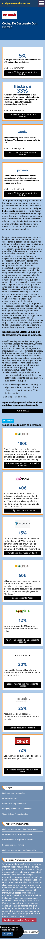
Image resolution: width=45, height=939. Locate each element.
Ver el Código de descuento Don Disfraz (22, 73)
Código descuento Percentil (22, 728)
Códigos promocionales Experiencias (18, 809)
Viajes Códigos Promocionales (15, 814)
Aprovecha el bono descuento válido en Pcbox (22, 464)
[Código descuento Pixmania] (22, 479)
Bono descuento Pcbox (22, 598)
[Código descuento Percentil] (22, 699)
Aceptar (7, 933)
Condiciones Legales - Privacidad (19, 920)
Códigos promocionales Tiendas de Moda (20, 829)
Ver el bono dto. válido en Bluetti (23, 553)
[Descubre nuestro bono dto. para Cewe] (22, 741)
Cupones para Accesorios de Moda (17, 834)
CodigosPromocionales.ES (16, 3)
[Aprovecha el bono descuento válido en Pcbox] (22, 434)
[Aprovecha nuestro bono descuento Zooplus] (22, 611)
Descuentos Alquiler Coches (14, 803)
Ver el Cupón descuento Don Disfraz (23, 115)
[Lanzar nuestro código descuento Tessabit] (22, 655)
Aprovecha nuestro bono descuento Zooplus (22, 641)
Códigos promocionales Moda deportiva (19, 850)
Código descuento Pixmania (22, 510)
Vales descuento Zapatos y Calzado (17, 840)
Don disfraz (22, 411)
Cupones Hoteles (9, 798)
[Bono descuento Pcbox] (22, 566)
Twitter (9, 421)
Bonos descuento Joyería (13, 845)
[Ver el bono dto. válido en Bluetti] (22, 524)
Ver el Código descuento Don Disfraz (22, 153)
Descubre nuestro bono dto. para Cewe (22, 771)
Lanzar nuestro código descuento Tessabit (22, 685)
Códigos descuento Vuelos (13, 793)
